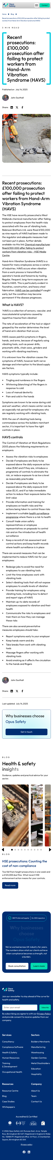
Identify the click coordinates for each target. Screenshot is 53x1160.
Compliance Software (12, 1047)
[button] (37, 5)
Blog (12, 14)
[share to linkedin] (12, 107)
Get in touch (26, 731)
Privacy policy (26, 1144)
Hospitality (36, 1074)
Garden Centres (39, 1057)
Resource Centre (10, 1090)
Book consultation (17, 966)
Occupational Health (12, 1072)
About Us (35, 1090)
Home (4, 14)
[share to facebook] (22, 107)
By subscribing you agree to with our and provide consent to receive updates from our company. (26, 1017)
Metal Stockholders (40, 1063)
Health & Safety (9, 1052)
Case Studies (8, 1101)
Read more (10, 885)
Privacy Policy (44, 1013)
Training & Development (9, 1065)
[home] (9, 5)
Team (34, 1096)
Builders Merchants (40, 1041)
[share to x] (17, 107)
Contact (45, 5)
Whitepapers (8, 1107)
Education (36, 1068)
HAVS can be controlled (27, 290)
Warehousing (37, 1052)
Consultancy (8, 1041)
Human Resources (10, 1057)
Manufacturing (38, 1047)
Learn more (39, 966)
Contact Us (36, 1101)
